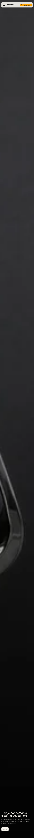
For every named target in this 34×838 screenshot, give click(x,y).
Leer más (5, 829)
